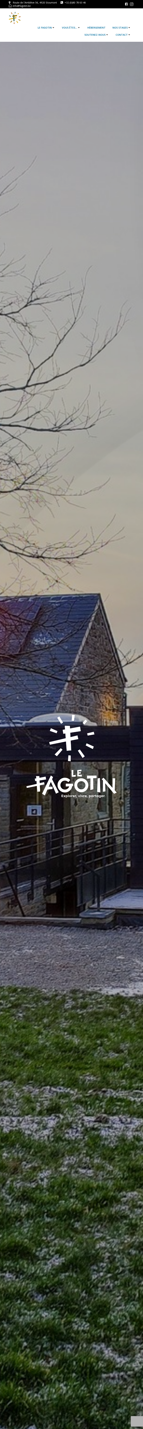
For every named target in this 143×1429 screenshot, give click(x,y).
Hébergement (96, 27)
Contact (122, 34)
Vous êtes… (69, 27)
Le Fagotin (45, 27)
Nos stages (120, 27)
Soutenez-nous (95, 34)
